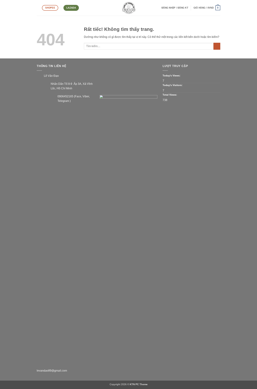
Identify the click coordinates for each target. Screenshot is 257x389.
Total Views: (170, 94)
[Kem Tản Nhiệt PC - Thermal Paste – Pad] (128, 8)
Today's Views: (172, 75)
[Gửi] (216, 46)
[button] (38, 7)
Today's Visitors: (173, 85)
